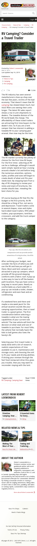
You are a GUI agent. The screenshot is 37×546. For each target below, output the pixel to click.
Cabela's (25, 509)
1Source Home (6, 25)
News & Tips (17, 25)
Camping (26, 25)
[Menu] (2, 19)
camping (5, 105)
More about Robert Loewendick (23, 492)
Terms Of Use (12, 530)
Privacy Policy (24, 530)
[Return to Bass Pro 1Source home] (23, 7)
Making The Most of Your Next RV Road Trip (8, 447)
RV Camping (8, 84)
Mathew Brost (24, 449)
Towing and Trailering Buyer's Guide (25, 446)
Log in (32, 19)
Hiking (24, 419)
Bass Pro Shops (14, 509)
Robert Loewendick (16, 68)
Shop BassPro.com (4, 9)
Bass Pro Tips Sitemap (18, 533)
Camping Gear (17, 380)
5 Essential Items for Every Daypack (27, 416)
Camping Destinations (11, 419)
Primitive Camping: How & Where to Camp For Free (9, 417)
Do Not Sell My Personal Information (18, 526)
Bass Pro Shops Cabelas (10, 449)
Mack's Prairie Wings (18, 512)
